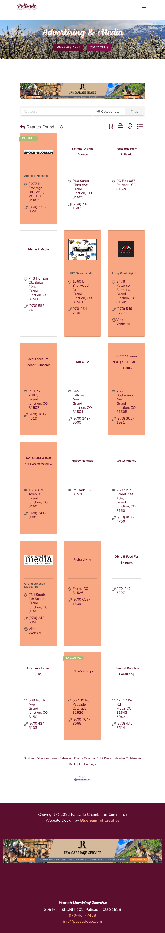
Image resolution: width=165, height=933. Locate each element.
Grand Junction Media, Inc (34, 585)
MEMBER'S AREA (68, 47)
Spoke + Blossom (36, 175)
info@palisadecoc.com (82, 921)
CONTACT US (99, 47)
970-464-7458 (82, 915)
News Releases (61, 758)
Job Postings (87, 764)
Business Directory (36, 758)
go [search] (137, 111)
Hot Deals (105, 758)
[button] (22, 127)
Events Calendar (85, 758)
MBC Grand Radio (80, 273)
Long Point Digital (124, 273)
